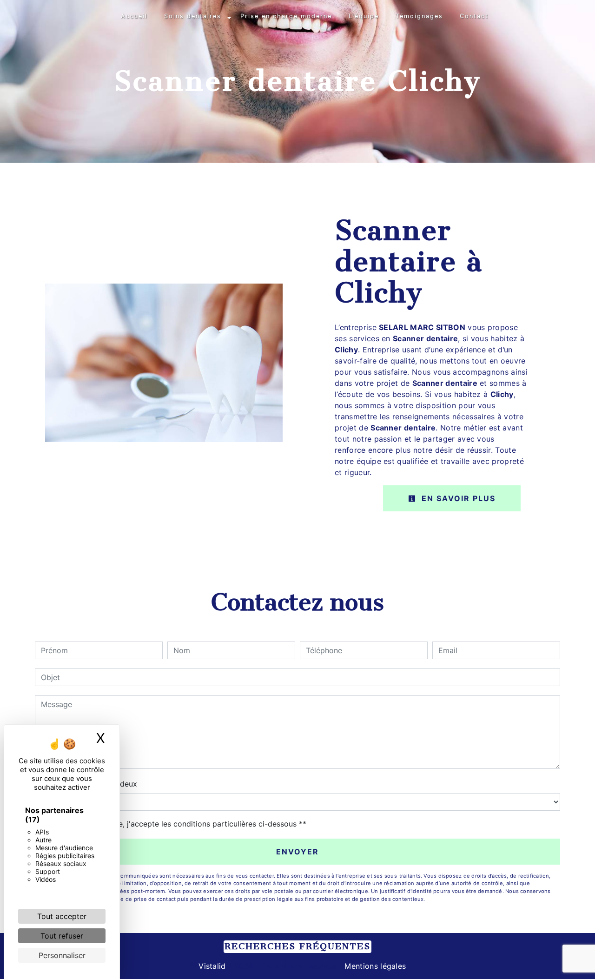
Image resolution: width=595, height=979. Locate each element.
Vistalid (212, 966)
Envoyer (297, 851)
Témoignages (419, 16)
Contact (474, 16)
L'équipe (364, 16)
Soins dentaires (192, 16)
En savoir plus (457, 498)
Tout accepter (61, 916)
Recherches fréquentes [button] (297, 946)
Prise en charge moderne (286, 16)
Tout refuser (61, 935)
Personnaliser (62, 955)
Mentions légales (374, 966)
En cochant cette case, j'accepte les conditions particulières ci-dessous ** (175, 823)
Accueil (134, 16)
